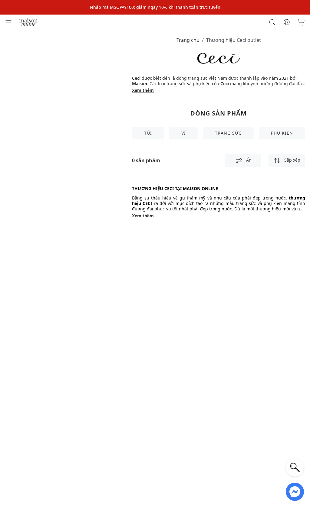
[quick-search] (295, 467)
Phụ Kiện (282, 133)
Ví (183, 133)
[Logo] (28, 22)
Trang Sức (228, 133)
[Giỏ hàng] (301, 22)
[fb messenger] (295, 491)
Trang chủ (188, 40)
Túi (148, 133)
